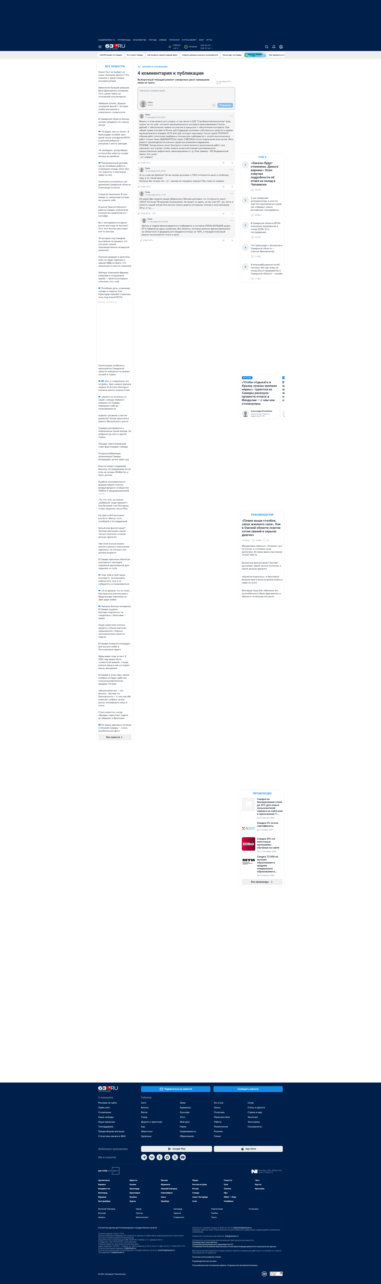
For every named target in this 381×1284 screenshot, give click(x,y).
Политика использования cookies (206, 1257)
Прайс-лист (104, 1107)
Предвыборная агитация (111, 1131)
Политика (219, 1112)
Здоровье (146, 1136)
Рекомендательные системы (204, 1261)
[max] (167, 1157)
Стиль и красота (256, 1107)
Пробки (191, 46)
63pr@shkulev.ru (231, 1236)
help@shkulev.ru (117, 1252)
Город (144, 1117)
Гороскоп (174, 40)
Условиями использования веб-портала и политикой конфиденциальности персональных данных (234, 1247)
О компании (104, 1112)
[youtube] (183, 1157)
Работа (217, 1122)
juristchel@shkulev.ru (166, 1250)
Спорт (251, 1102)
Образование (187, 1136)
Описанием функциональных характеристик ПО (212, 1244)
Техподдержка (105, 1126)
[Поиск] (266, 47)
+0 (223, 163)
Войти (150, 105)
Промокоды (124, 40)
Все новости (115, 66)
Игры (209, 40)
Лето (182, 1117)
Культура (184, 1112)
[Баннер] (255, 55)
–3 (231, 240)
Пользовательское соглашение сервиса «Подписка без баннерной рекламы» (225, 1265)
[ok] (160, 1157)
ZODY (201, 40)
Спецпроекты (255, 1126)
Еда (143, 1126)
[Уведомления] (273, 47)
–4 (231, 163)
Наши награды (106, 1117)
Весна (144, 1112)
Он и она (218, 1102)
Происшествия (222, 1117)
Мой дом (184, 1122)
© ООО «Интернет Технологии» (112, 1274)
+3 (223, 187)
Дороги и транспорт (151, 1122)
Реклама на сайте (107, 1102)
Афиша (163, 40)
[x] (175, 1157)
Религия (218, 1131)
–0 (231, 187)
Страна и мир (255, 1112)
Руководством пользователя (204, 1242)
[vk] (152, 1157)
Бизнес (145, 1107)
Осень (217, 1107)
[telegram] (144, 1157)
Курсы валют (189, 40)
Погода (153, 40)
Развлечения (221, 1126)
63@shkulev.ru (130, 1248)
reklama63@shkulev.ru (242, 1228)
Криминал (185, 1107)
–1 (231, 213)
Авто (143, 1102)
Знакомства (139, 40)
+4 (223, 213)
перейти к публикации (154, 67)
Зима (182, 1102)
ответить (145, 163)
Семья (217, 1136)
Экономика (254, 1122)
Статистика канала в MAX (112, 1136)
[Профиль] (281, 47)
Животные (147, 1131)
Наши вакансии (106, 1122)
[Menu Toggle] (100, 47)
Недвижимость (106, 40)
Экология (253, 1117)
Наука (183, 1126)
